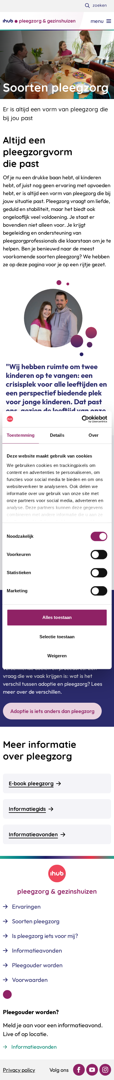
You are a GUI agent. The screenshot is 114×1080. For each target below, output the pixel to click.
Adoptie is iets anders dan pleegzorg (52, 711)
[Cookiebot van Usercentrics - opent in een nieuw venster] (82, 419)
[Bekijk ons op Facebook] (79, 1070)
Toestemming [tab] (20, 435)
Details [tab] (57, 435)
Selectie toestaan (57, 636)
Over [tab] (94, 435)
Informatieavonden (34, 1046)
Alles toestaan (57, 617)
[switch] (99, 554)
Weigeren (57, 655)
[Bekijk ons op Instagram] (105, 1070)
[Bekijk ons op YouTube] (92, 1070)
